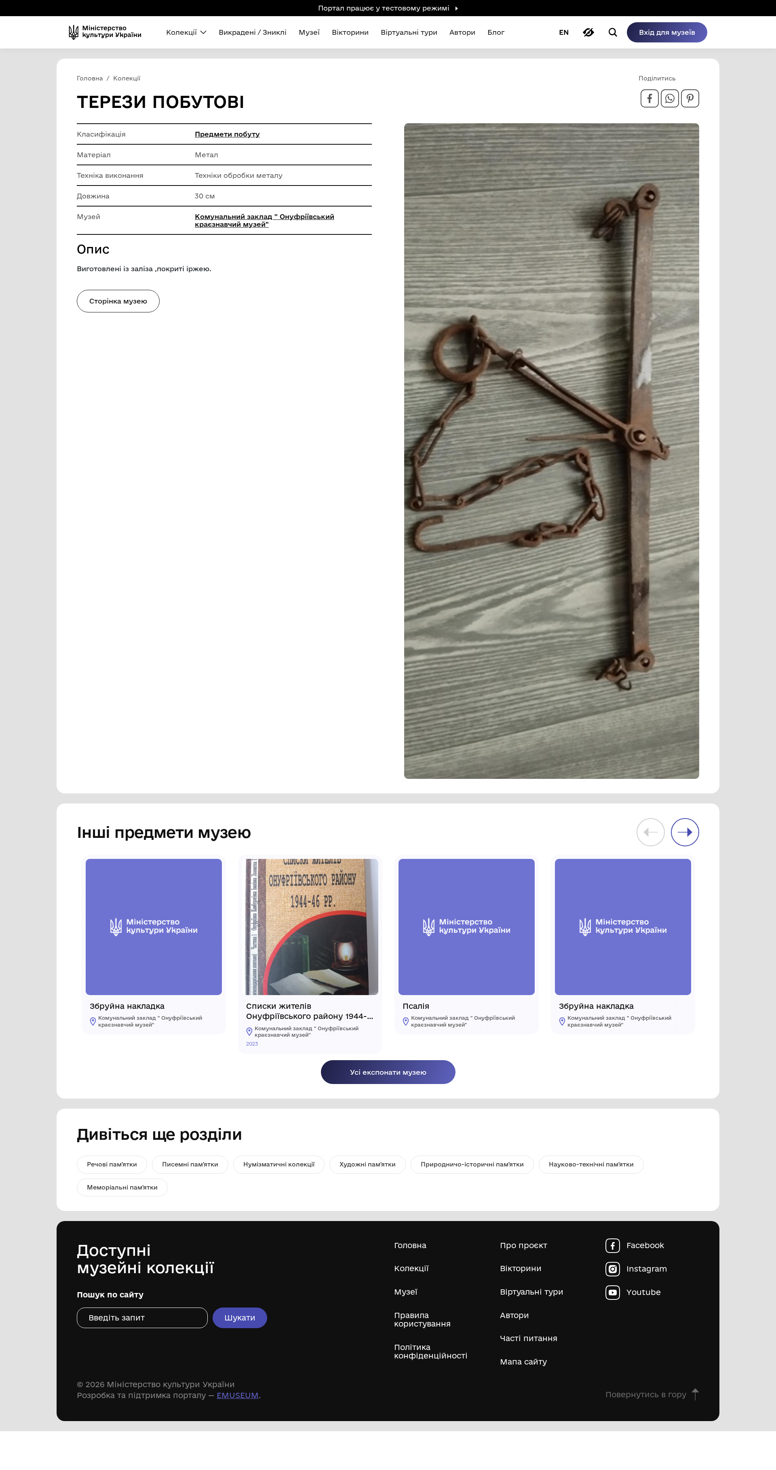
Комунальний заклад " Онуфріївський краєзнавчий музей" (264, 220)
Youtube (643, 1292)
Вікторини (521, 1268)
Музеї (406, 1292)
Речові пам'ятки (112, 1164)
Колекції (411, 1268)
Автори (514, 1315)
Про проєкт (523, 1245)
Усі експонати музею (388, 1072)
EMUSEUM (238, 1395)
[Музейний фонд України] (108, 32)
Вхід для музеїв (667, 32)
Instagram (646, 1269)
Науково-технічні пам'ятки (591, 1164)
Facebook (645, 1245)
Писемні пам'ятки (190, 1164)
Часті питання (528, 1338)
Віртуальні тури (531, 1292)
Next (685, 832)
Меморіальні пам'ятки (122, 1187)
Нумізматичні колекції (278, 1164)
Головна (410, 1245)
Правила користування (422, 1320)
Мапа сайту (523, 1362)
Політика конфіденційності (431, 1351)
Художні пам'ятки (368, 1164)
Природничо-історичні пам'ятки (472, 1164)
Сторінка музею (118, 301)
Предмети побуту (227, 134)
